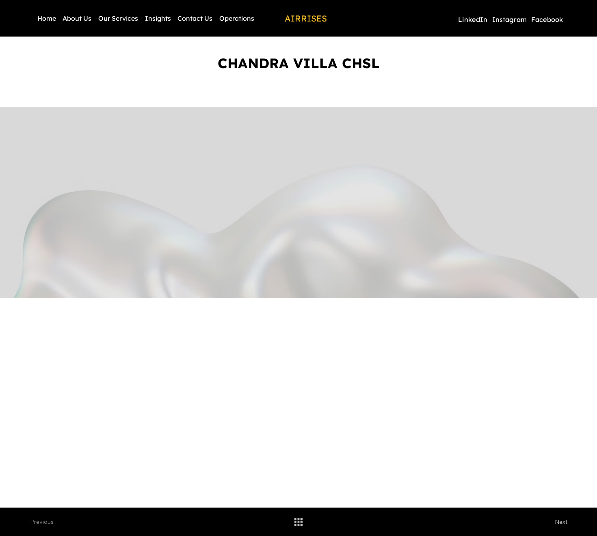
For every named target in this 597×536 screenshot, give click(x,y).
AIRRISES (306, 18)
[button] (118, 18)
